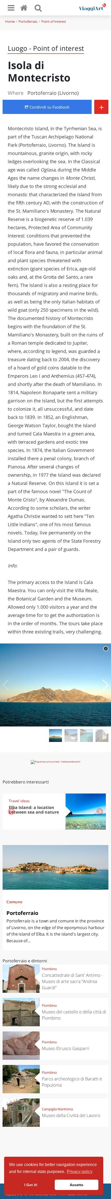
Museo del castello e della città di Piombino (74, 1015)
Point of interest (53, 21)
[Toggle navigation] (11, 7)
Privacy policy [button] (79, 1171)
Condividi (48, 107)
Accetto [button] (76, 1185)
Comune (14, 901)
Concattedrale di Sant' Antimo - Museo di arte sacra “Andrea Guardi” (72, 981)
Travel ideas (19, 800)
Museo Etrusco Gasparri (65, 1048)
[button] (104, 685)
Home (10, 21)
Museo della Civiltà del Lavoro (71, 1115)
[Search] (38, 7)
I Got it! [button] (30, 1185)
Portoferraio (28, 21)
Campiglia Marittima (57, 1109)
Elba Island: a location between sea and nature (34, 810)
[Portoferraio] (55, 867)
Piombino (49, 968)
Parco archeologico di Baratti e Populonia (72, 1082)
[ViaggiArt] (25, 7)
